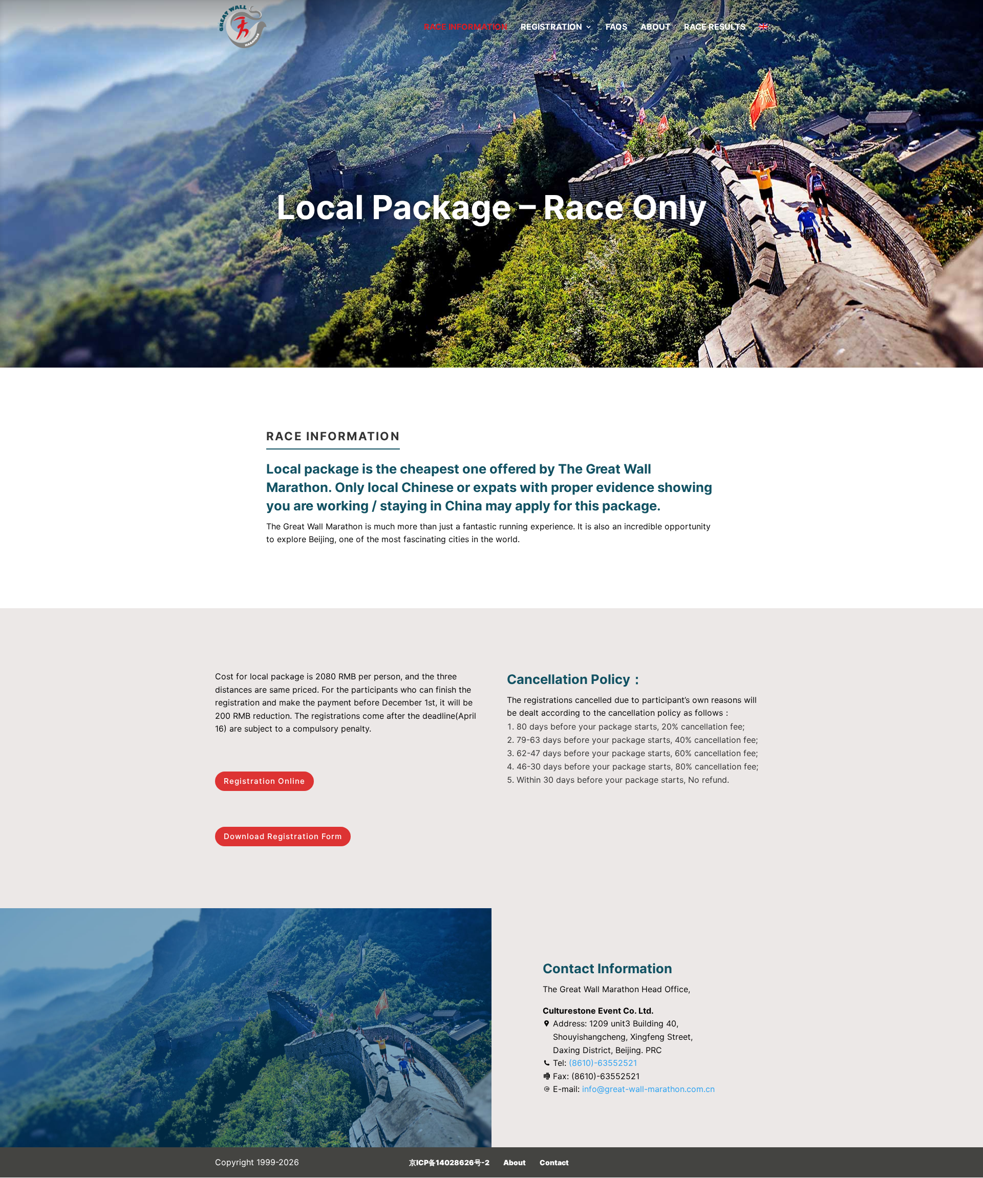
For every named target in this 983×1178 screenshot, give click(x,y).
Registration (551, 27)
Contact (554, 1162)
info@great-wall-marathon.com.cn (648, 1089)
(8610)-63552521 (603, 1063)
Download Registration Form (283, 836)
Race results (714, 27)
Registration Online (264, 781)
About (655, 27)
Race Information (465, 27)
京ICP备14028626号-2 (449, 1162)
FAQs (616, 27)
